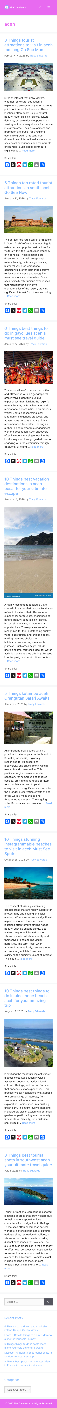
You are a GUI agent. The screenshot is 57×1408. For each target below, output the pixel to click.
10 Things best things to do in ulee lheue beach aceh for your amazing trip (27, 998)
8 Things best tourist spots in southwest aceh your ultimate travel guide (28, 1160)
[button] (41, 7)
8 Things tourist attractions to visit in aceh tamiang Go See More (28, 45)
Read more (28, 150)
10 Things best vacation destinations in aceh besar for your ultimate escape (26, 486)
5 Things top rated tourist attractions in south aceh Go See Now (28, 187)
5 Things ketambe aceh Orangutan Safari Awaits (27, 696)
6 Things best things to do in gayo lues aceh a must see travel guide (26, 333)
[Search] (48, 1301)
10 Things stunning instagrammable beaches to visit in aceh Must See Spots (28, 846)
